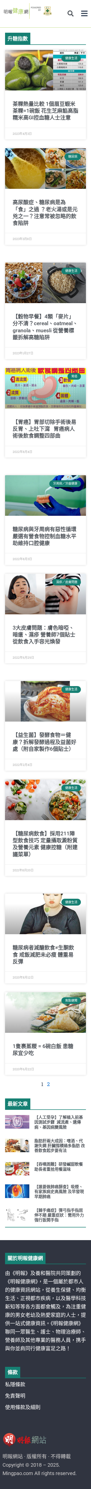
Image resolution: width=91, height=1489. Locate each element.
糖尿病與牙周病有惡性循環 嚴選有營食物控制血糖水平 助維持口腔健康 (44, 536)
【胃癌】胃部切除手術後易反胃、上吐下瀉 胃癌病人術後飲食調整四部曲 (44, 429)
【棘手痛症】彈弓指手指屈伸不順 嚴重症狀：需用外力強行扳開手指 (59, 1215)
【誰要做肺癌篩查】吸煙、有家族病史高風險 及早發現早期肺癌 (59, 1191)
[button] (84, 13)
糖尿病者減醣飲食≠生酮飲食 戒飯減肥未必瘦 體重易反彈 (43, 955)
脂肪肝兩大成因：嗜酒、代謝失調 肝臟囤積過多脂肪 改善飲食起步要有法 (59, 1145)
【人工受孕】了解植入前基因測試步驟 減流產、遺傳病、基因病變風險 (58, 1122)
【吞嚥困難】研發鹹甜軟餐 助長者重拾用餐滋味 (58, 1166)
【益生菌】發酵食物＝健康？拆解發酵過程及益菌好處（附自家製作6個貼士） (44, 742)
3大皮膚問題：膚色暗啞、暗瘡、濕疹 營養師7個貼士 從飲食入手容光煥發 (44, 635)
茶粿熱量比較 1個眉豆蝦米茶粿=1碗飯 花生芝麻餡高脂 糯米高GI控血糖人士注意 (45, 111)
